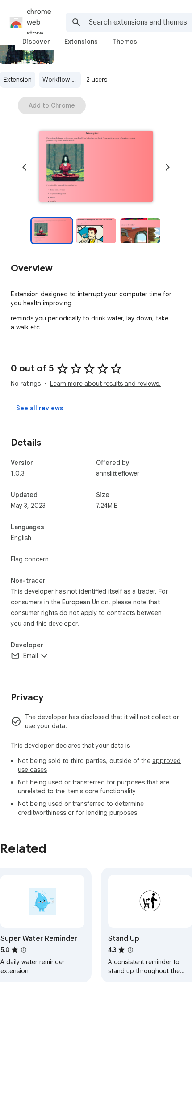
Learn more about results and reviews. (105, 383)
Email (30, 656)
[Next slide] (167, 167)
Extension (18, 80)
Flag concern (30, 559)
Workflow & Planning (61, 80)
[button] (96, 167)
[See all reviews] (40, 408)
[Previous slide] (24, 167)
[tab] (36, 42)
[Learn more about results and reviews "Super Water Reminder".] (23, 950)
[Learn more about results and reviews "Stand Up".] (130, 950)
